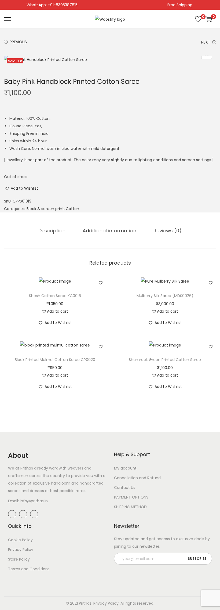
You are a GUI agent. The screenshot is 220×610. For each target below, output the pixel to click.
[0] (198, 19)
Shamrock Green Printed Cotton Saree (165, 359)
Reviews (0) (167, 230)
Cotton (72, 208)
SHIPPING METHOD (130, 507)
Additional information (109, 230)
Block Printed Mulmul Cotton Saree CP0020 (55, 359)
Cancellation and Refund (137, 478)
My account (125, 468)
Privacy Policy (20, 549)
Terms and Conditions (29, 569)
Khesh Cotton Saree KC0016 (55, 295)
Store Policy (19, 559)
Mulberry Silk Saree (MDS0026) (165, 295)
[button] (21, 188)
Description (51, 230)
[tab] (51, 230)
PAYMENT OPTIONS (131, 497)
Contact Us (124, 487)
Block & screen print (45, 208)
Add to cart (57, 311)
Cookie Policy (20, 540)
